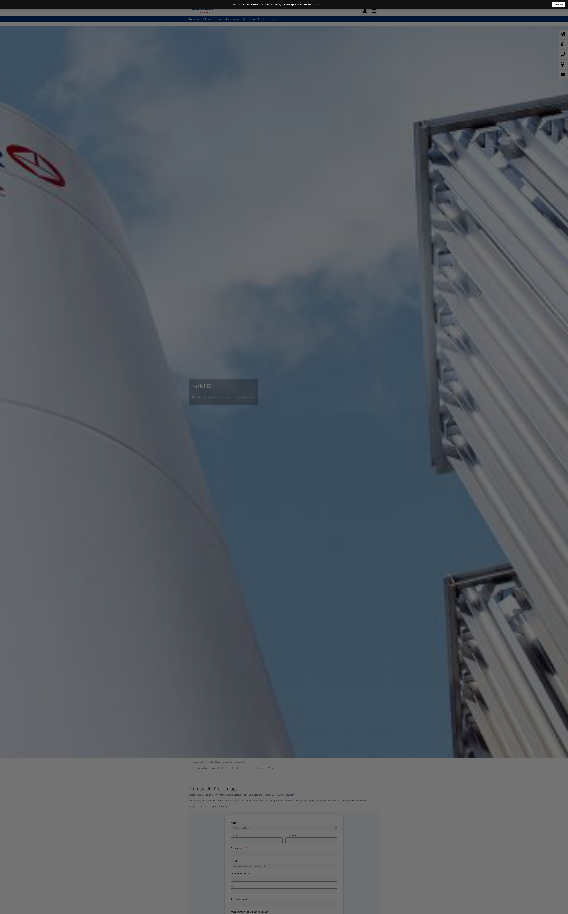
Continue (558, 4)
